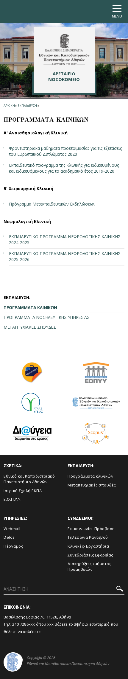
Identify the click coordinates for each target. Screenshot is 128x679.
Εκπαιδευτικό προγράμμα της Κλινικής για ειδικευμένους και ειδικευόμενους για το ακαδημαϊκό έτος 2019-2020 (64, 168)
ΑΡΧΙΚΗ (9, 105)
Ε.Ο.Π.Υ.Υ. (12, 499)
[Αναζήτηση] (120, 590)
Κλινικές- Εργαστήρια (88, 546)
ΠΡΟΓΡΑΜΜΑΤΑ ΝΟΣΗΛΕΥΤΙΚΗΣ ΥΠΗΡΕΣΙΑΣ (47, 317)
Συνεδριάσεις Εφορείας (90, 555)
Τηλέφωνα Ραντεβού (88, 537)
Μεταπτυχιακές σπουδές (92, 485)
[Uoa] (13, 662)
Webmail (12, 528)
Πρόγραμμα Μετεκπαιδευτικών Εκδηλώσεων (52, 204)
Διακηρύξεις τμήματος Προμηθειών (89, 566)
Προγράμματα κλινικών (90, 476)
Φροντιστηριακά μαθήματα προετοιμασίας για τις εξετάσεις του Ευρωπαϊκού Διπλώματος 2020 (65, 151)
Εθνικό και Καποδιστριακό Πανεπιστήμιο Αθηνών (29, 478)
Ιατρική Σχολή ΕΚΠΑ (23, 490)
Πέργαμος (13, 546)
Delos (9, 537)
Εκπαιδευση (27, 105)
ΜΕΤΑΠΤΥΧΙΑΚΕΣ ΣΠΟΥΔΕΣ (30, 327)
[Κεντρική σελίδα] (64, 49)
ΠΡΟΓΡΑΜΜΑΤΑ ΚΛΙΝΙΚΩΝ (30, 307)
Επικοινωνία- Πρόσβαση (91, 528)
